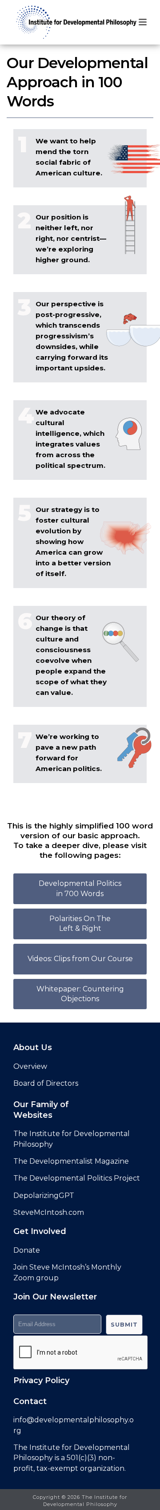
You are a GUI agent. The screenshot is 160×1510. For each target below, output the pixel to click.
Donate (26, 1250)
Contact (30, 1401)
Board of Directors (45, 1083)
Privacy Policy (41, 1380)
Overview (30, 1066)
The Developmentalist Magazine (71, 1161)
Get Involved (39, 1231)
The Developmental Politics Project (76, 1178)
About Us (32, 1047)
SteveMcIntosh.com (48, 1212)
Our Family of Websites (41, 1110)
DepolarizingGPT (43, 1195)
